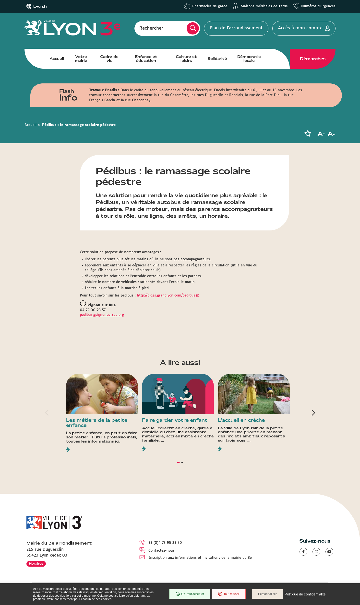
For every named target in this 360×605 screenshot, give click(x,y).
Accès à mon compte (300, 28)
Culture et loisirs (186, 58)
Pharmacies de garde (209, 6)
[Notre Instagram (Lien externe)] (316, 552)
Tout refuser (231, 594)
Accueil (56, 58)
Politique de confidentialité (305, 594)
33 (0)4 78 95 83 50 (165, 543)
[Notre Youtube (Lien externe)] (329, 552)
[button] (307, 133)
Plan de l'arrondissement (236, 28)
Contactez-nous (161, 550)
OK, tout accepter (192, 594)
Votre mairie (81, 58)
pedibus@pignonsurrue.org (102, 315)
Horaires (36, 563)
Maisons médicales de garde (264, 6)
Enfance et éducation (146, 58)
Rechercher (151, 28)
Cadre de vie (109, 58)
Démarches (312, 59)
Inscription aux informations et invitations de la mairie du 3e (200, 557)
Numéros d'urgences (318, 6)
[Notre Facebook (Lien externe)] (303, 552)
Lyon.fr (40, 6)
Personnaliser (267, 594)
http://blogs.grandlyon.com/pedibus (166, 295)
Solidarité (217, 58)
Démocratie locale (249, 58)
